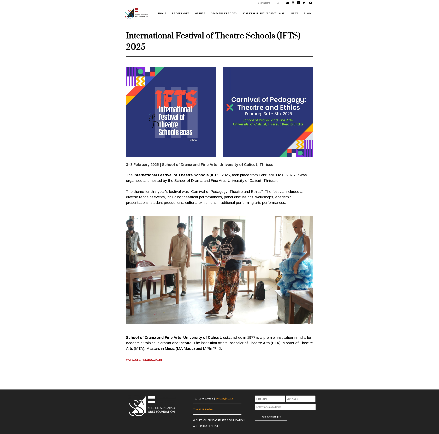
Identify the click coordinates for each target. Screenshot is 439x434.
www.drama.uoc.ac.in (144, 359)
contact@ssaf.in (225, 398)
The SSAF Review (203, 409)
